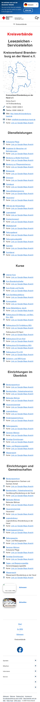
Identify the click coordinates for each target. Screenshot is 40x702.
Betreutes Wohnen (13, 398)
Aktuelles (22, 602)
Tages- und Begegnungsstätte (17, 446)
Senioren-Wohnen (12, 432)
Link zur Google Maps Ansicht (22, 123)
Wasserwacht (11, 452)
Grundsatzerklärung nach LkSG (12, 698)
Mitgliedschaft (11, 225)
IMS (4, 700)
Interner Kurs (11, 274)
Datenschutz (20, 696)
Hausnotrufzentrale (13, 404)
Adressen (23, 587)
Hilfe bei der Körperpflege (15, 206)
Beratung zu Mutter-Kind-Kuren (17, 157)
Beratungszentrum (13, 384)
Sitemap (12, 696)
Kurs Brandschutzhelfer (14, 281)
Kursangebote (11, 301)
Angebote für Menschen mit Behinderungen (16, 149)
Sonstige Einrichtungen (14, 439)
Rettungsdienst (11, 232)
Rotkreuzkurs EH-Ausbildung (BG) (19, 345)
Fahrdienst (10, 184)
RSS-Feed (10, 700)
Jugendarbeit (11, 212)
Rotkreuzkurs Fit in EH (14, 352)
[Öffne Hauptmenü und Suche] (37, 18)
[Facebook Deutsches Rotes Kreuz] (20, 650)
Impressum (28, 696)
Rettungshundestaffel (14, 239)
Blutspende (10, 171)
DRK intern (17, 700)
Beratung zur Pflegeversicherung (18, 164)
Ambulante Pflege (12, 141)
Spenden (9, 245)
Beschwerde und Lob (29, 698)
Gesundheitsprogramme (15, 191)
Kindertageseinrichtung (14, 418)
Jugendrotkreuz (12, 411)
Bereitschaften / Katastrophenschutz (19, 391)
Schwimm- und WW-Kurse (16, 358)
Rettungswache (12, 426)
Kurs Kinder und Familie (15, 288)
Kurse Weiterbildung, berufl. (16, 308)
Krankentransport (12, 219)
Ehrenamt (9, 177)
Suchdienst (10, 252)
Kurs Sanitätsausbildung (15, 294)
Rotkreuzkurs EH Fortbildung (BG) (19, 325)
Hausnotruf (10, 197)
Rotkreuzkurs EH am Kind (15, 338)
